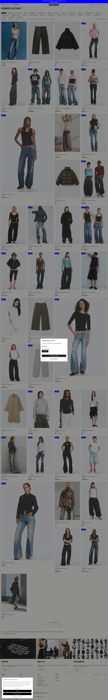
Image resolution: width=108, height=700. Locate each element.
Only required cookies (17, 693)
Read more (17, 688)
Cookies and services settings (17, 696)
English (45, 351)
